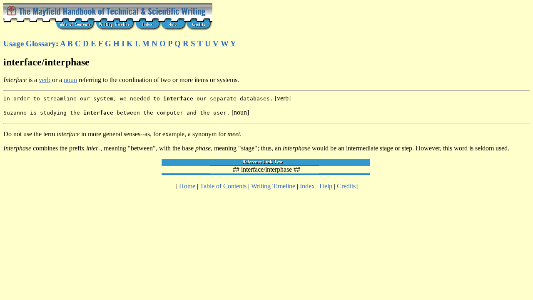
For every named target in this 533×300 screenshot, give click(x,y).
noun (70, 79)
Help (325, 186)
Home (187, 186)
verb (44, 79)
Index (307, 186)
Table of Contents (223, 186)
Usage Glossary (29, 43)
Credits (346, 186)
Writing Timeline (273, 186)
